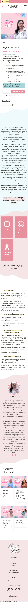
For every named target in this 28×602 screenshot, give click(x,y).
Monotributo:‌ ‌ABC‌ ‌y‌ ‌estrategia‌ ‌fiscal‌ (6, 521)
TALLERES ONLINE (14, 569)
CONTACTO (14, 574)
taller (17, 50)
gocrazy (17, 593)
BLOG (13, 572)
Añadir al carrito (17, 91)
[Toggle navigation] (25, 6)
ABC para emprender (19, 519)
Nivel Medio (12, 50)
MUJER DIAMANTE (14, 565)
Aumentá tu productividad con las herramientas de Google (20, 493)
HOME (14, 560)
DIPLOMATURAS (14, 567)
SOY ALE (14, 562)
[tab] (14, 100)
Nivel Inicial (5, 50)
